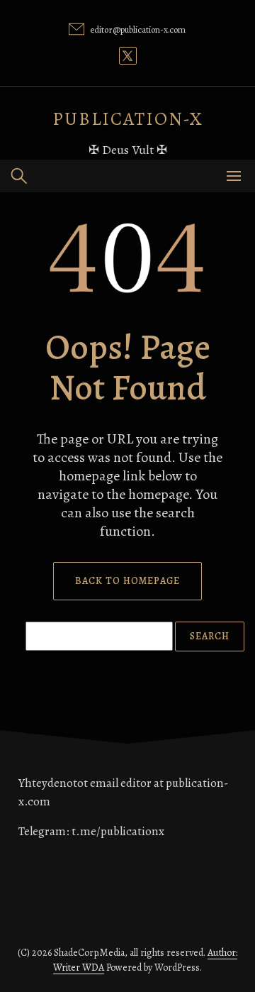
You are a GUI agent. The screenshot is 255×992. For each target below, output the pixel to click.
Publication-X (127, 118)
